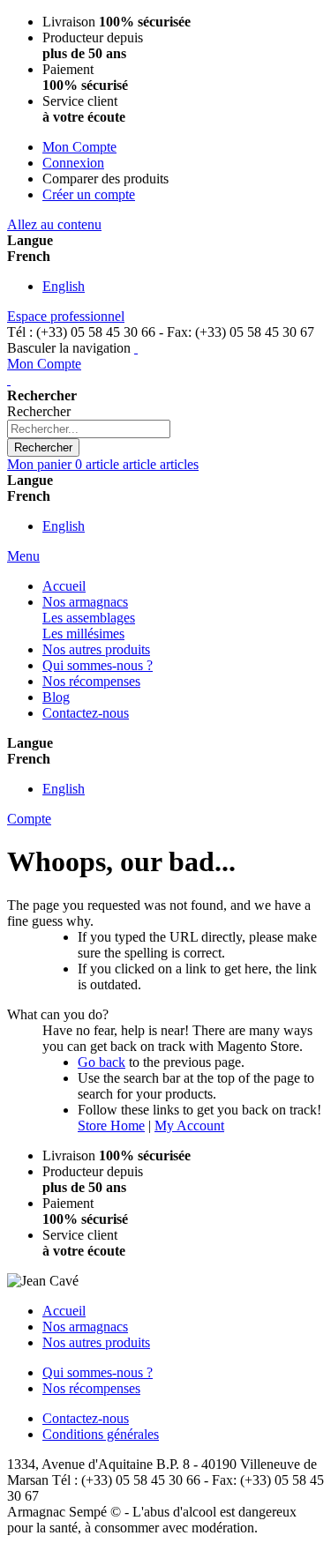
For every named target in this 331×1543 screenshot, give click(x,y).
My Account (189, 1125)
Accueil (64, 1310)
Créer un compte (88, 194)
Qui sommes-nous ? (97, 1372)
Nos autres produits (96, 1342)
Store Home (111, 1125)
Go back (101, 1062)
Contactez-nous (85, 1418)
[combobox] (88, 429)
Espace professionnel (65, 316)
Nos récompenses (91, 1388)
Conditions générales (100, 1434)
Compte (29, 818)
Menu (23, 555)
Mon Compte (79, 146)
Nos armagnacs (85, 1326)
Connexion (73, 162)
